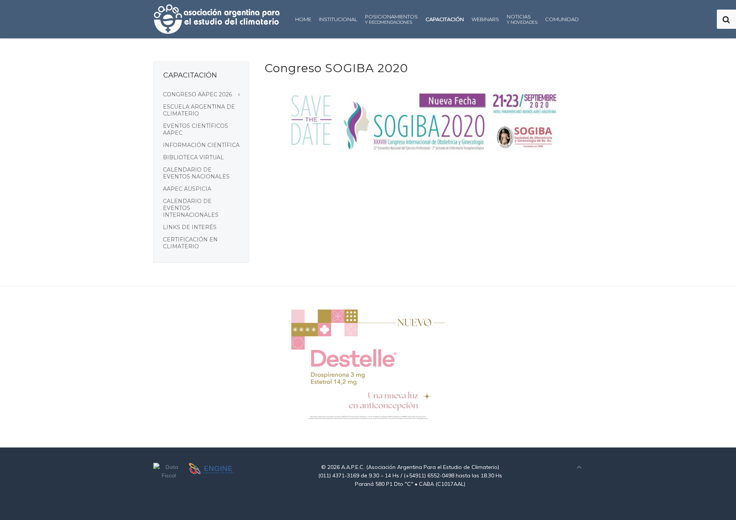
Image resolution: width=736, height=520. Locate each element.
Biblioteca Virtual (193, 157)
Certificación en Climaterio (190, 243)
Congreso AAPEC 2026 (197, 94)
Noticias (522, 19)
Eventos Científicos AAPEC (195, 129)
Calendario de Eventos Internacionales (191, 208)
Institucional (338, 19)
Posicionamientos (391, 19)
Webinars (485, 19)
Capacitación (445, 19)
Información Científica (201, 145)
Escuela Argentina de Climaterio (199, 110)
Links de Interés (190, 227)
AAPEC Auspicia (187, 188)
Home (303, 19)
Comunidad (562, 19)
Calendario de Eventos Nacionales (196, 173)
